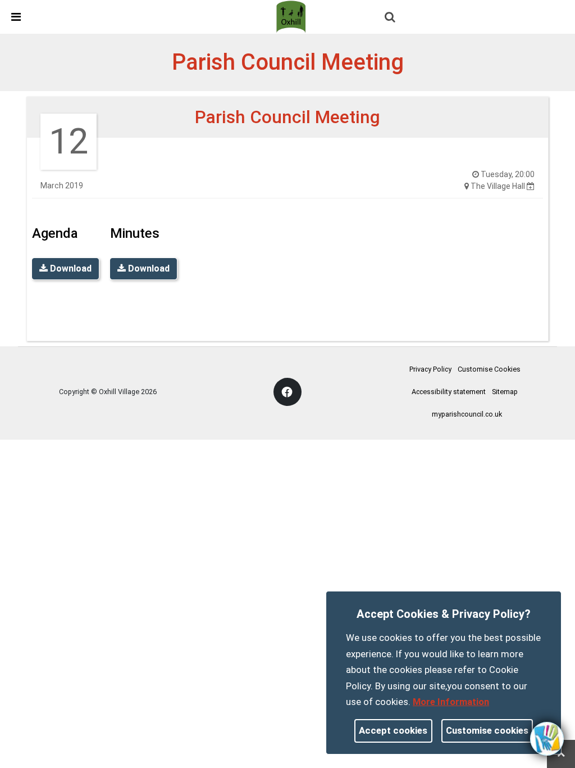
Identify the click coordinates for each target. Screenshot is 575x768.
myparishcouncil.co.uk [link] (467, 414)
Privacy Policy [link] (430, 369)
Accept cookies (393, 730)
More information (451, 701)
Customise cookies (487, 730)
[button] (391, 17)
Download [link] (70, 268)
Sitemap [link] (505, 391)
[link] (292, 16)
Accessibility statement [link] (449, 391)
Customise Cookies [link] (489, 369)
